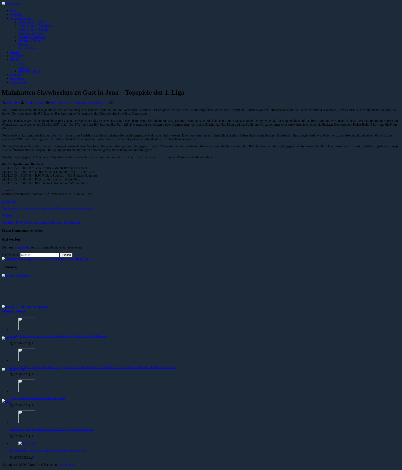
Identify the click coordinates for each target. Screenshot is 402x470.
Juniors (14, 52)
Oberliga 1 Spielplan (32, 37)
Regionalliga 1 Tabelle (33, 29)
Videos (23, 67)
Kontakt (15, 74)
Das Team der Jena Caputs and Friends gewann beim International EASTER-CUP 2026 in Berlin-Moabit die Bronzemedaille (93, 367)
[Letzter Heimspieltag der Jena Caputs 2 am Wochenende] (26, 443)
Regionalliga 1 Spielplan (34, 25)
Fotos (22, 63)
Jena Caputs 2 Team (31, 33)
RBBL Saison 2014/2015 (66, 102)
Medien (15, 59)
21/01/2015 (12, 102)
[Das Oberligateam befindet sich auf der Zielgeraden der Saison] (26, 422)
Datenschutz (18, 82)
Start (13, 10)
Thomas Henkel (34, 102)
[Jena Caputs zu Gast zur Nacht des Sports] (26, 391)
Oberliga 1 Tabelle (30, 40)
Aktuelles (16, 14)
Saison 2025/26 (20, 18)
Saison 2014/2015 (97, 102)
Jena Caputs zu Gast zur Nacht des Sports (37, 398)
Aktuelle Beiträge (14, 311)
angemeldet (22, 247)
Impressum (17, 78)
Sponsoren (17, 56)
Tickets (23, 44)
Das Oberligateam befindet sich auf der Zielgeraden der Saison (51, 429)
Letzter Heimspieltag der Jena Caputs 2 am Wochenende (47, 450)
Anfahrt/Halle (27, 48)
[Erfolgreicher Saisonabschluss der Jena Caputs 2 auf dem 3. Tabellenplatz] (26, 329)
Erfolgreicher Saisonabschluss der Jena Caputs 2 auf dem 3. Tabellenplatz (58, 336)
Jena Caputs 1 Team (31, 22)
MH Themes (67, 464)
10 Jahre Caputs (29, 71)
